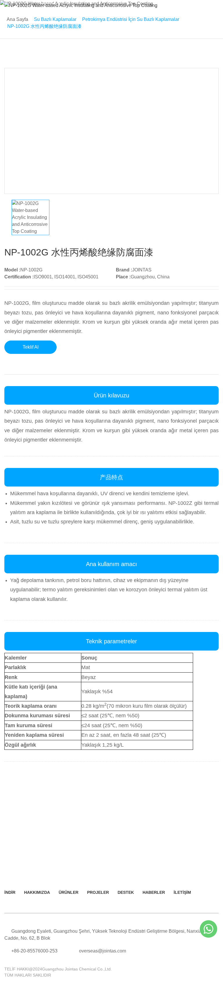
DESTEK (126, 892)
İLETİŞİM (182, 892)
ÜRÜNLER (68, 892)
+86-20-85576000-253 (34, 950)
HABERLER (154, 892)
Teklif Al (31, 347)
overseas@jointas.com (102, 950)
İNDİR (9, 892)
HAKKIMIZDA (37, 892)
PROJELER (98, 892)
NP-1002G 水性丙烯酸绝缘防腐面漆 (44, 26)
